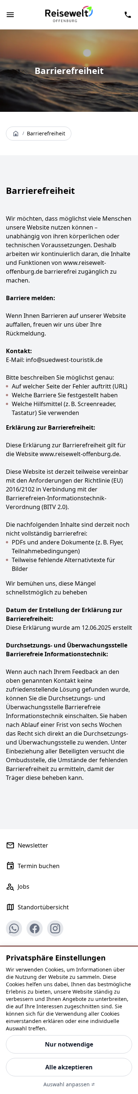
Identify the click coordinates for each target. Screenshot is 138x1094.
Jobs (23, 886)
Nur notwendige (69, 1044)
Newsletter (33, 845)
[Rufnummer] (127, 14)
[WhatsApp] (14, 928)
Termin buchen (39, 866)
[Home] (16, 133)
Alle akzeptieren (69, 1067)
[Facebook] (34, 928)
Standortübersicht (43, 907)
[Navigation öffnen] (10, 14)
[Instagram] (55, 928)
